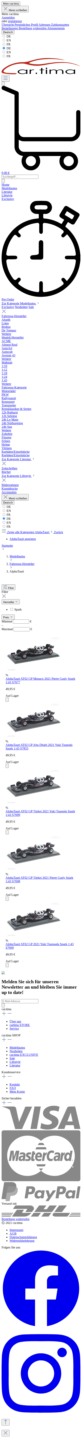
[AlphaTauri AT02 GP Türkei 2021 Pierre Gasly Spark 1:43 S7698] (34, 870)
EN (8, 40)
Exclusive (8, 307)
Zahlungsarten (60, 24)
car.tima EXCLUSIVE (24, 1054)
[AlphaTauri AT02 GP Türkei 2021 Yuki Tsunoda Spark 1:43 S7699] (34, 804)
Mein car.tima (11, 3)
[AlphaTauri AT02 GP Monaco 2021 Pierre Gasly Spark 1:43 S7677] (34, 671)
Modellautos (17, 1047)
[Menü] (6, 78)
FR (8, 44)
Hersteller (9, 602)
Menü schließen (18, 10)
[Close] (6, 1433)
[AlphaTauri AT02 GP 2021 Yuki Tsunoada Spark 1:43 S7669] (34, 937)
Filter (11, 588)
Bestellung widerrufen (33, 28)
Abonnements (56, 28)
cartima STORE (20, 1025)
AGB (13, 1233)
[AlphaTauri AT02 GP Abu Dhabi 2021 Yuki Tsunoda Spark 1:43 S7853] (34, 737)
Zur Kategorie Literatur (17, 459)
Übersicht (8, 24)
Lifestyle (15, 1062)
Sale (31, 307)
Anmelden (8, 17)
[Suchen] (3, 84)
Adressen (45, 24)
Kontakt (15, 1084)
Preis (6, 617)
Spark (18, 609)
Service (14, 1028)
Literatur (15, 1065)
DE (8, 36)
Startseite (7, 545)
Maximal (17, 629)
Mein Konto (17, 1091)
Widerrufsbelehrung (22, 1240)
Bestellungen (10, 28)
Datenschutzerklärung (23, 1237)
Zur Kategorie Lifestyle (17, 476)
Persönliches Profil (27, 24)
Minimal (16, 621)
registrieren (15, 21)
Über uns (15, 1021)
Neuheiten (21, 307)
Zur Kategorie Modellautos (19, 303)
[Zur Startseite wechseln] (41, 73)
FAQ (13, 1088)
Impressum (16, 1230)
